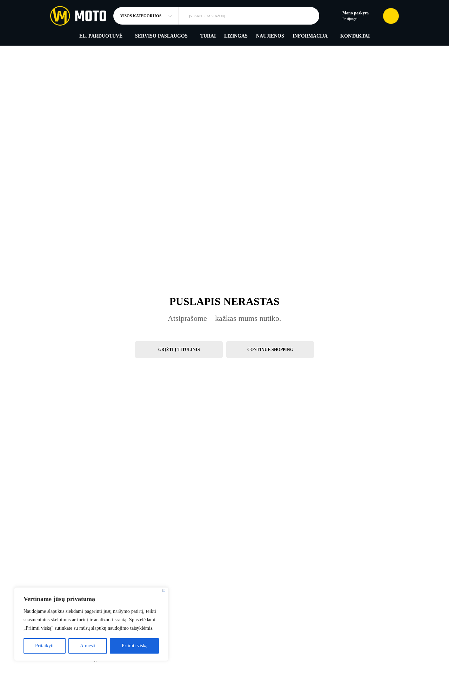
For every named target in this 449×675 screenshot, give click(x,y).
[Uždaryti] (163, 590)
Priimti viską (134, 645)
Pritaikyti (44, 645)
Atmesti (87, 645)
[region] (91, 624)
